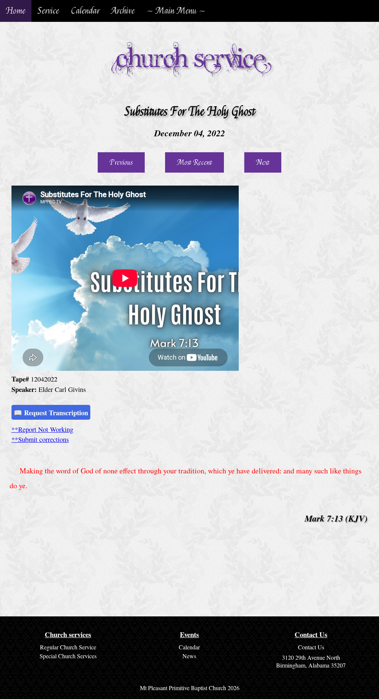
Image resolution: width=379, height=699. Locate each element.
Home (16, 11)
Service (48, 11)
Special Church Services (68, 656)
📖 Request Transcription (51, 412)
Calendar (85, 11)
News (189, 656)
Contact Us (311, 647)
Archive (123, 11)
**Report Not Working (42, 429)
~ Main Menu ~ (176, 11)
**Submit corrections (40, 439)
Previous (121, 162)
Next (262, 162)
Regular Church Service (68, 647)
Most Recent (194, 162)
